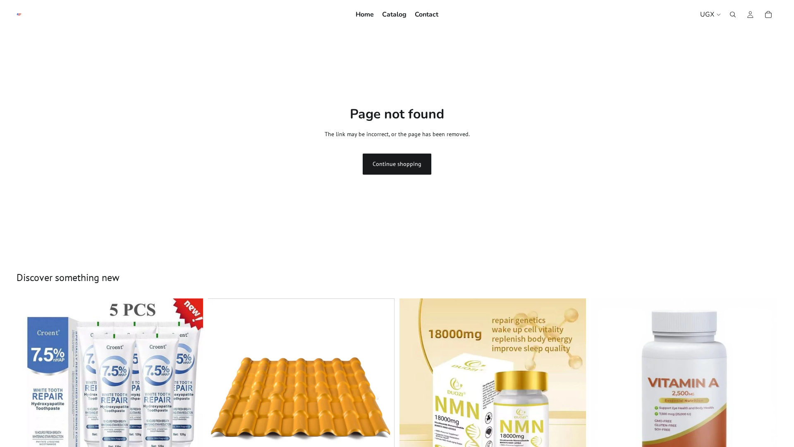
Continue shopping (397, 164)
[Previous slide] (220, 391)
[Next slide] (382, 391)
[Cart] (768, 14)
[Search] (733, 14)
